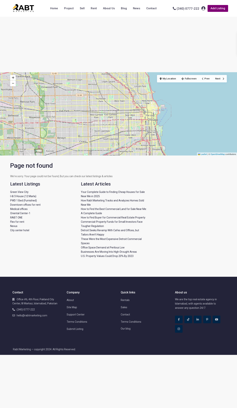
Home (54, 8)
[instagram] (179, 329)
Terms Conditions (77, 321)
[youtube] (216, 319)
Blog (124, 8)
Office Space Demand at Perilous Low (103, 247)
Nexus (13, 226)
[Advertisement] (118, 44)
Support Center (76, 314)
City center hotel (19, 230)
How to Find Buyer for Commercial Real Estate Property (113, 217)
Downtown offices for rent (25, 204)
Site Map (72, 307)
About (70, 300)
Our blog (126, 328)
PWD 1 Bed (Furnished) (23, 200)
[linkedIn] (197, 319)
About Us (109, 8)
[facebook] (179, 319)
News (136, 8)
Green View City (19, 191)
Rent (94, 8)
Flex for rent (17, 221)
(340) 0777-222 (188, 8)
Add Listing (218, 8)
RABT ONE (16, 217)
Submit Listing (75, 328)
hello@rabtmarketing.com (32, 315)
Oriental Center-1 (20, 213)
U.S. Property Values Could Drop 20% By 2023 (107, 256)
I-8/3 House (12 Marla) (23, 196)
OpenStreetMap (218, 154)
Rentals (125, 300)
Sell (82, 8)
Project (69, 8)
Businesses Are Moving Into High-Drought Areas (109, 251)
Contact (151, 8)
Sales (124, 307)
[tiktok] (188, 319)
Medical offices (19, 209)
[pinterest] (207, 319)
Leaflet (203, 154)
